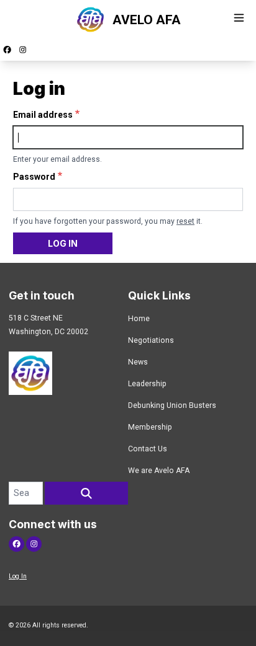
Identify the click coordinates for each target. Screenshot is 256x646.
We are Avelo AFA (159, 470)
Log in (63, 243)
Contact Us (147, 449)
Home (139, 318)
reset (185, 221)
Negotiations (151, 340)
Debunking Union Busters (172, 405)
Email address (43, 115)
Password (34, 177)
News (138, 362)
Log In (18, 576)
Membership (150, 427)
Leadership (147, 383)
